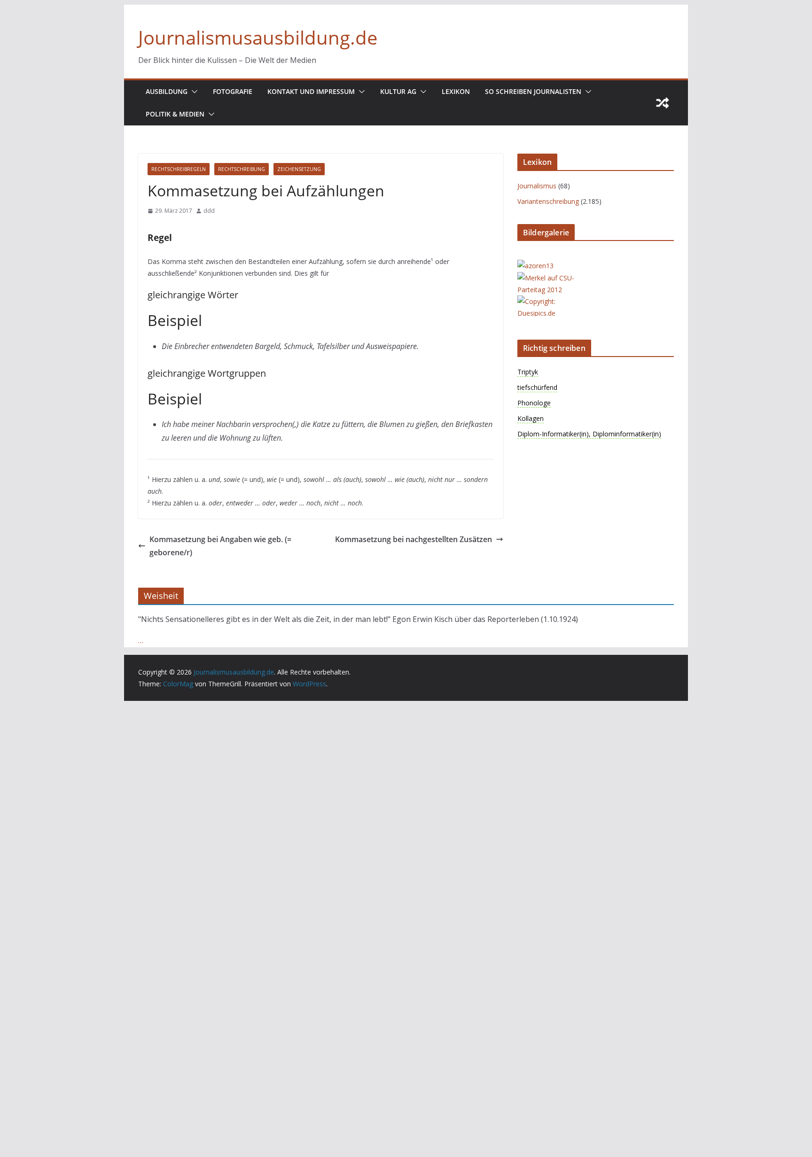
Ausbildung (166, 91)
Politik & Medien (175, 113)
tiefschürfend (537, 387)
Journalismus (536, 185)
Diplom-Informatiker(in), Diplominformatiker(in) (589, 433)
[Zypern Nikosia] (555, 301)
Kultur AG (398, 91)
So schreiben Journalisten (533, 91)
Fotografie (232, 91)
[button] (192, 91)
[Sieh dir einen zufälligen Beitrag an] (662, 103)
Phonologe (534, 402)
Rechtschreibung (241, 169)
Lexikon (456, 91)
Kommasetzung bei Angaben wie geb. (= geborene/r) (220, 546)
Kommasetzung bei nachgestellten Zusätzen (413, 539)
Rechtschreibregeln (178, 169)
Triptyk (527, 371)
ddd (209, 211)
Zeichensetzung (299, 169)
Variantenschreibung (548, 201)
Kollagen (530, 418)
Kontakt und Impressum (311, 91)
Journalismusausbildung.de (257, 37)
